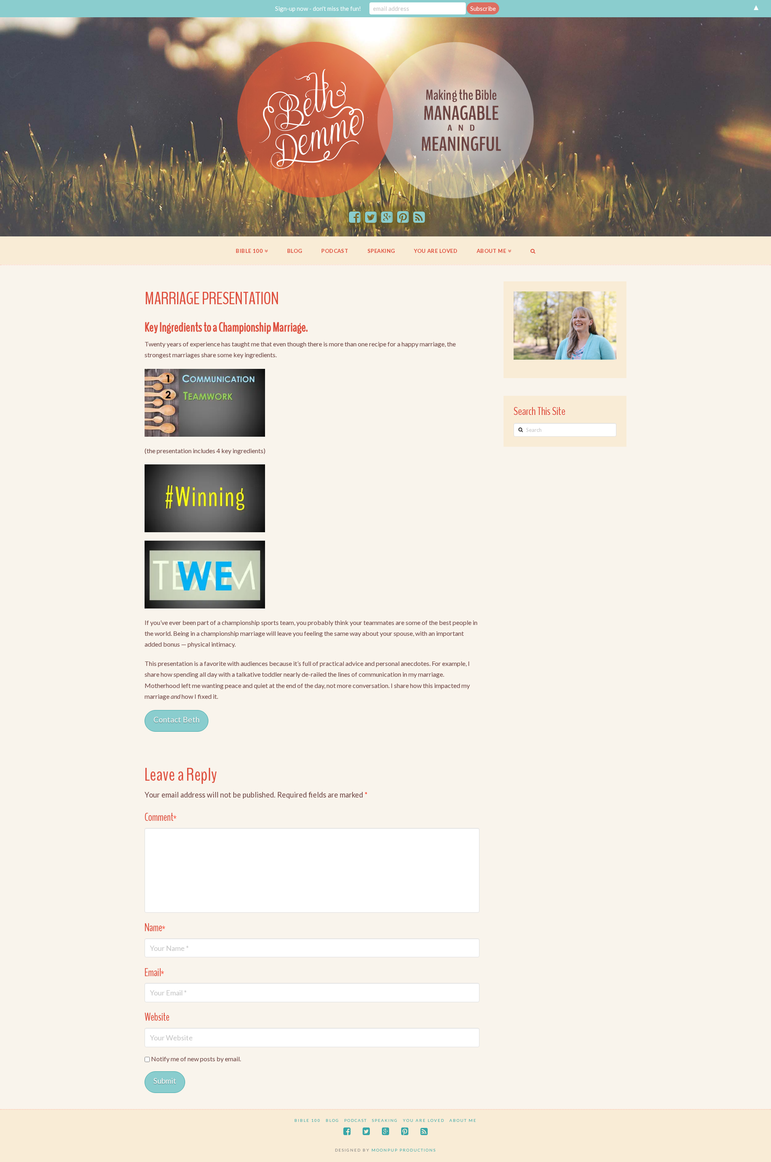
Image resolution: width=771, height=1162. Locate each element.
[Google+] (387, 217)
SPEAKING (385, 1120)
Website (157, 1017)
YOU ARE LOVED (424, 1120)
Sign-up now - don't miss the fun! (318, 8)
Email (154, 972)
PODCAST (355, 1120)
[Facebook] (354, 217)
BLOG (332, 1120)
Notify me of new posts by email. (196, 1058)
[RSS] (419, 217)
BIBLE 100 (307, 1120)
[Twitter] (370, 217)
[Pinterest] (403, 217)
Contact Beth (176, 719)
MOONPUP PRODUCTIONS (403, 1150)
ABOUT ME (463, 1120)
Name (155, 927)
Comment (161, 817)
